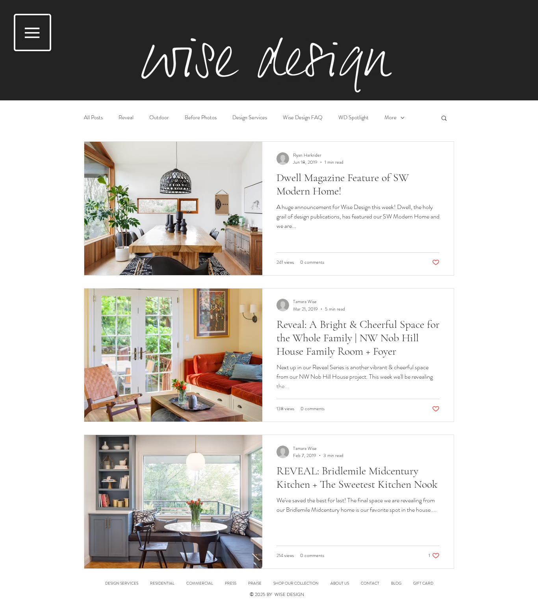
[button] (32, 32)
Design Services (249, 117)
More (390, 117)
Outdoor (159, 117)
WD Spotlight (353, 117)
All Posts (93, 117)
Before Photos (201, 117)
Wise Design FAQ (303, 117)
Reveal (126, 117)
